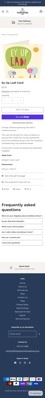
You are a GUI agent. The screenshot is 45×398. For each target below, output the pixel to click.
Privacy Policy (22, 305)
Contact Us (22, 297)
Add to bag (22, 110)
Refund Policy (22, 308)
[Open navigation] (3, 12)
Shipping (6, 91)
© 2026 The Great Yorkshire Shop (15, 391)
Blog (23, 294)
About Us (22, 287)
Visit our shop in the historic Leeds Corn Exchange (24, 3)
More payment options (22, 123)
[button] (22, 60)
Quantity (5, 95)
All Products (22, 290)
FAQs (22, 301)
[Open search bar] (8, 12)
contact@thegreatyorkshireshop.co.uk (22, 351)
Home (4, 34)
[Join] (39, 334)
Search (23, 315)
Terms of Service (22, 319)
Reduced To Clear (22, 312)
